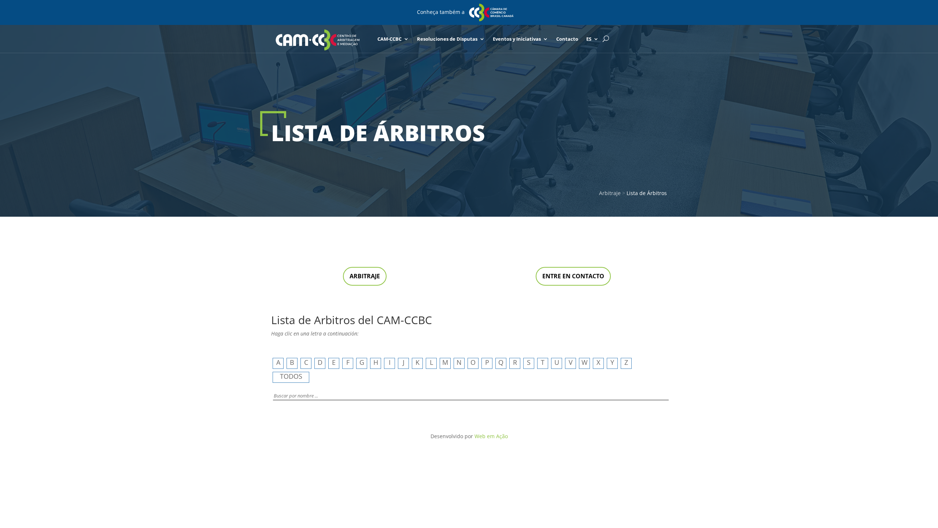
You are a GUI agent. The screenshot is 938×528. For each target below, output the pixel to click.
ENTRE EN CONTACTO (573, 276)
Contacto (567, 39)
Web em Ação (491, 436)
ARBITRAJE (365, 276)
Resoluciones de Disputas (447, 39)
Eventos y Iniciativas (517, 39)
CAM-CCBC (389, 39)
